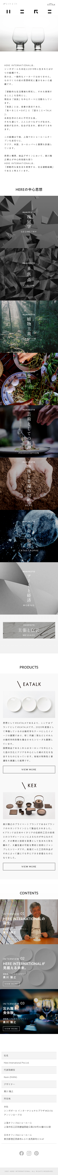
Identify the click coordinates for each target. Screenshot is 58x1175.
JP (4, 4)
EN (9, 4)
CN (15, 4)
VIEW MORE (29, 769)
